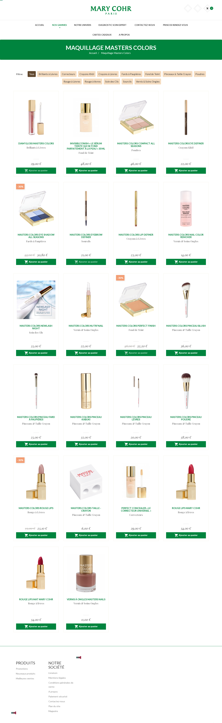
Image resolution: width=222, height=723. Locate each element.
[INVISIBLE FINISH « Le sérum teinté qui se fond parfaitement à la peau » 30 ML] (86, 118)
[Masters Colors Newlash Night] (36, 300)
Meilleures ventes (25, 678)
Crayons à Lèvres (107, 74)
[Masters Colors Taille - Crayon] (86, 482)
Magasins (53, 711)
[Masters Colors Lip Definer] (136, 209)
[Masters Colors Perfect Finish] (136, 300)
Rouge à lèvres (93, 81)
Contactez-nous (56, 701)
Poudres (199, 74)
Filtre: (19, 74)
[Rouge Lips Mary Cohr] (186, 482)
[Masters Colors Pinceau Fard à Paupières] (36, 391)
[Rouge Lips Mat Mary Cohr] (36, 573)
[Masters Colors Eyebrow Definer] (86, 209)
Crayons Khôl (86, 74)
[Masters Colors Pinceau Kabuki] (86, 391)
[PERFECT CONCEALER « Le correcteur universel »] (136, 482)
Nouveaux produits (25, 673)
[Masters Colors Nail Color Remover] (186, 209)
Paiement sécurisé (57, 696)
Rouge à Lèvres (72, 81)
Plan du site (54, 706)
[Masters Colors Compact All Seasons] (136, 118)
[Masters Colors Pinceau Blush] (186, 300)
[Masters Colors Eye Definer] (186, 118)
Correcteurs (68, 74)
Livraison (52, 673)
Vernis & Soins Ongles (148, 81)
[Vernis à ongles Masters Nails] (86, 573)
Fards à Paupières (131, 74)
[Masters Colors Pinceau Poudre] (186, 391)
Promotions (22, 668)
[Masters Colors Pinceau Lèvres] (136, 391)
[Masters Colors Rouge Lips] (36, 482)
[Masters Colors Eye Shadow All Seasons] (36, 209)
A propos (53, 691)
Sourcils (127, 81)
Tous (31, 74)
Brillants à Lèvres (48, 74)
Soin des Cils (112, 81)
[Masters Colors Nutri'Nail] (86, 300)
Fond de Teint (152, 74)
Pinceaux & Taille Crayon (177, 74)
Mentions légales (57, 677)
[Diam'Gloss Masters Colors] (36, 118)
